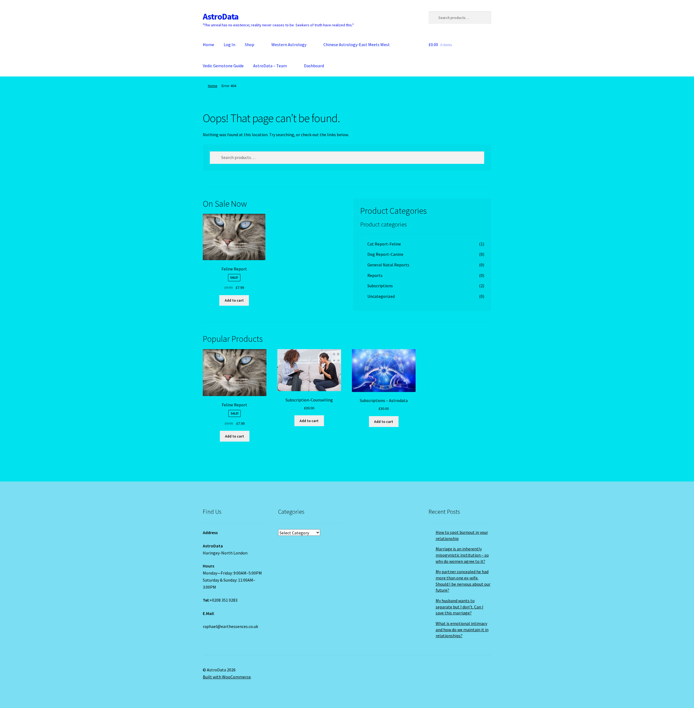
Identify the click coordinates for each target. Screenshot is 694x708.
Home (208, 44)
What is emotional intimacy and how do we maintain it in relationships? (462, 629)
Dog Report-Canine (385, 254)
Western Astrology (288, 44)
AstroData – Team (270, 65)
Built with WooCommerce (227, 677)
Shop (249, 44)
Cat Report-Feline (384, 244)
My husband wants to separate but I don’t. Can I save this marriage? (459, 606)
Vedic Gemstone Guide (223, 65)
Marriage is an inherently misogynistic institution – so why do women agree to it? (462, 555)
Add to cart (234, 300)
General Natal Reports (388, 264)
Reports (375, 275)
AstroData (221, 16)
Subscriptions (380, 285)
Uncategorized (381, 296)
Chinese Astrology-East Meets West (356, 44)
